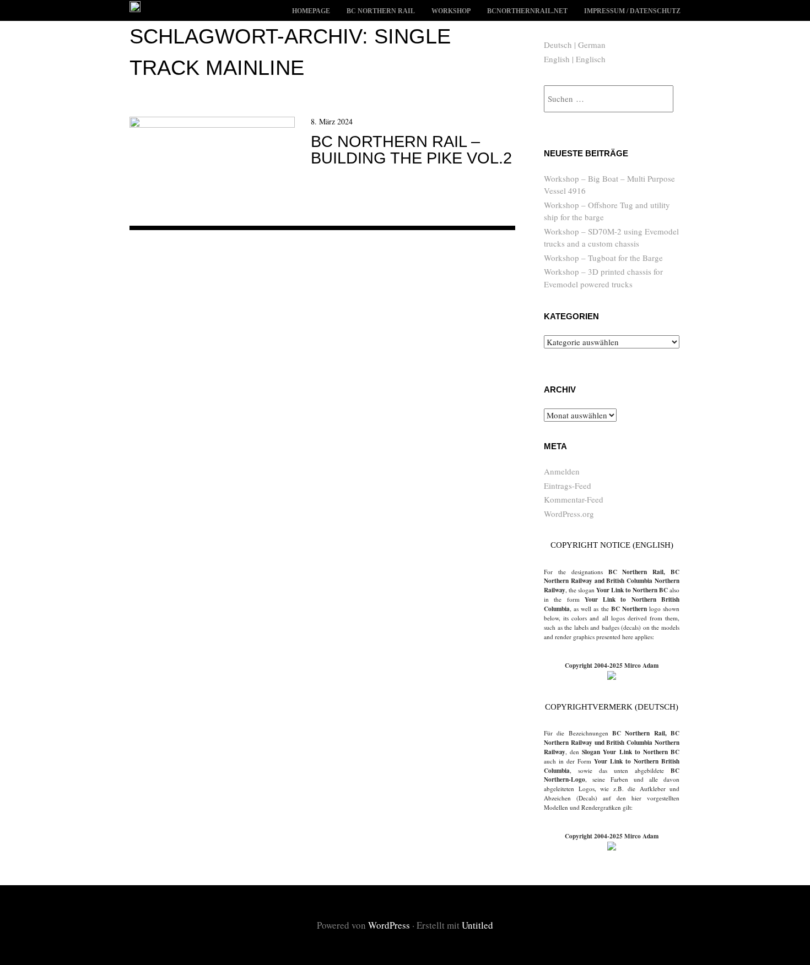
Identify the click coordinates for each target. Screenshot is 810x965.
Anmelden (562, 471)
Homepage (311, 11)
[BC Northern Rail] (135, 8)
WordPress (389, 925)
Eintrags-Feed (567, 485)
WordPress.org (569, 513)
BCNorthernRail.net (527, 11)
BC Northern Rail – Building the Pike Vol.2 (411, 150)
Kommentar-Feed (573, 499)
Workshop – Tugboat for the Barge (603, 257)
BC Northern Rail (381, 11)
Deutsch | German (575, 44)
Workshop (451, 11)
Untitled (477, 925)
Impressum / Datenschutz (632, 11)
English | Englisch (575, 58)
